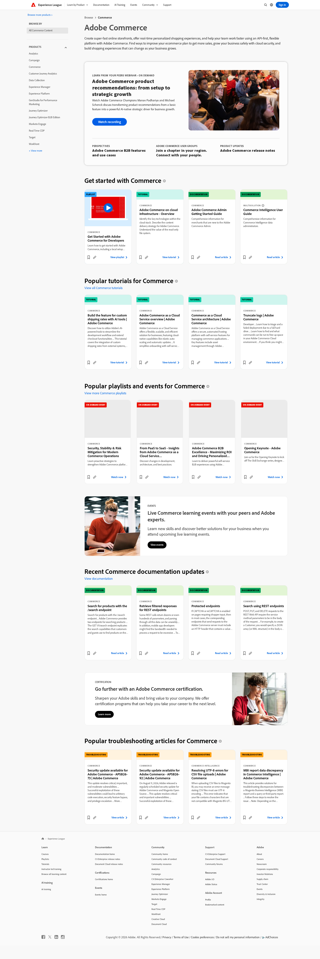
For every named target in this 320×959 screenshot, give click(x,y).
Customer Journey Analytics (43, 73)
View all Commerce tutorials (103, 288)
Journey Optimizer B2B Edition (44, 117)
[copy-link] (94, 257)
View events (157, 544)
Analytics (33, 53)
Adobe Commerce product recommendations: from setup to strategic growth (131, 87)
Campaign (34, 60)
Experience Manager (39, 87)
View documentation (98, 578)
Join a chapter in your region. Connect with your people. (181, 152)
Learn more (104, 714)
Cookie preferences (202, 937)
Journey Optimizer (38, 110)
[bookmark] (88, 257)
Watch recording (109, 122)
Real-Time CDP (37, 130)
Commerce (35, 67)
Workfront (34, 144)
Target (32, 137)
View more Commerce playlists (105, 393)
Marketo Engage (37, 124)
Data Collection (37, 80)
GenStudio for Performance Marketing (43, 102)
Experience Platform (39, 93)
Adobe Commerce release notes (247, 150)
